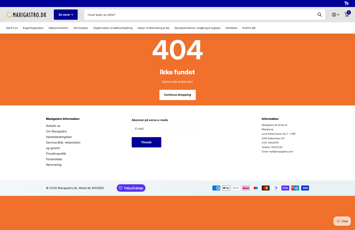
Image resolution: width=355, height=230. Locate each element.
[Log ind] (335, 14)
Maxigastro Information (63, 118)
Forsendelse (54, 159)
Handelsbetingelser (59, 137)
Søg (319, 14)
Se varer (65, 14)
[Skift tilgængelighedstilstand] (346, 3)
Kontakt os (53, 125)
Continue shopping (177, 94)
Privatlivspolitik (56, 153)
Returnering (54, 164)
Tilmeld (146, 142)
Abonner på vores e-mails (150, 120)
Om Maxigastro (56, 131)
